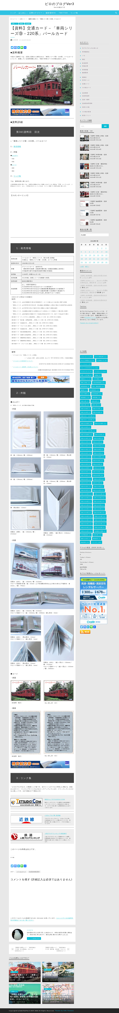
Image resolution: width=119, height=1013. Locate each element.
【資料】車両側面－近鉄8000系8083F (93, 295)
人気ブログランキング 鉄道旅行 (56, 833)
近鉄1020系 (85, 412)
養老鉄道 (96, 538)
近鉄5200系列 (98, 456)
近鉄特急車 (86, 96)
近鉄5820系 (98, 460)
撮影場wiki (51, 13)
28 (94, 262)
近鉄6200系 (97, 464)
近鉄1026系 (97, 412)
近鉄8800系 (85, 482)
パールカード (21, 871)
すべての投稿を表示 (34, 938)
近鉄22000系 (86, 520)
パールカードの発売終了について (23, 361)
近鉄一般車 (86, 99)
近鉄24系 (96, 404)
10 (106, 251)
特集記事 (85, 66)
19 (86, 258)
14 (94, 255)
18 (82, 258)
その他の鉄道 (86, 111)
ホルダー (15, 155)
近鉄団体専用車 (87, 103)
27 (90, 262)
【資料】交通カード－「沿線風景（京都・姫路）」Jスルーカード (57, 974)
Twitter (63, 13)
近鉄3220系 (85, 456)
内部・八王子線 (86, 375)
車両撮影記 (86, 51)
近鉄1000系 (85, 408)
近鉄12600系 (86, 497)
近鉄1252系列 (100, 423)
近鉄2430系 (99, 445)
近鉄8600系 (99, 479)
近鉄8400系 (86, 479)
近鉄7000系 (98, 471)
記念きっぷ (86, 80)
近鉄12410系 (100, 494)
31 (106, 262)
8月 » (87, 266)
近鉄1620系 (99, 434)
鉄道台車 (98, 534)
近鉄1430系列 (86, 434)
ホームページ (14, 18)
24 (106, 258)
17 (106, 255)
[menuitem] (13, 12)
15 (98, 255)
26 (86, 262)
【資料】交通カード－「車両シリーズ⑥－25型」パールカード (24, 976)
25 (82, 262)
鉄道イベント (86, 115)
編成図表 (85, 72)
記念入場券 (85, 393)
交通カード (23, 18)
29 (98, 262)
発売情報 (17, 146)
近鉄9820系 (85, 490)
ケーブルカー (86, 364)
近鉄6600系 (99, 468)
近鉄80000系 (86, 531)
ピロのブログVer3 (59, 4)
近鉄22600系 (100, 520)
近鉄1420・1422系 (88, 430)
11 (82, 255)
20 (90, 258)
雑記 (83, 59)
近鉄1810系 (86, 438)
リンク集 (74, 13)
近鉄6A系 (95, 401)
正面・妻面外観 (98, 386)
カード (14, 165)
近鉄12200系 (98, 490)
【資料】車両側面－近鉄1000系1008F (93, 275)
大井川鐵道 (98, 379)
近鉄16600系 (99, 508)
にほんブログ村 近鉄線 (53, 815)
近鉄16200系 (99, 505)
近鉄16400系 (86, 508)
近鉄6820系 (85, 471)
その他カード (86, 87)
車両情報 (85, 69)
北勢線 (98, 375)
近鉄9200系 (98, 486)
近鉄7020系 (85, 475)
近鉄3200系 (98, 453)
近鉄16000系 (99, 501)
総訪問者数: (84, 567)
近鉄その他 (86, 107)
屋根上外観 (85, 382)
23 (102, 258)
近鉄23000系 (86, 523)
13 (90, 255)
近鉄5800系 (85, 460)
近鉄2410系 (86, 445)
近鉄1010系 (97, 408)
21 (94, 258)
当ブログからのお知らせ (90, 48)
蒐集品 (21, 23)
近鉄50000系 (100, 527)
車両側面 (85, 397)
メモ (83, 55)
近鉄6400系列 (86, 468)
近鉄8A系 (85, 404)
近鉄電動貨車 (86, 534)
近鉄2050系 (97, 442)
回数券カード (86, 379)
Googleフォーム (90, 317)
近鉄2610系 (86, 449)
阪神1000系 (85, 538)
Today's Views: (86, 557)
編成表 (84, 390)
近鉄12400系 (86, 494)
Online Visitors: (86, 552)
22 (98, 258)
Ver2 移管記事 (101, 356)
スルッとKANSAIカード (89, 367)
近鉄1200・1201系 (88, 416)
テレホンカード (86, 371)
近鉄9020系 (86, 486)
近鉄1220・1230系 (88, 419)
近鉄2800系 (86, 453)
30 (102, 262)
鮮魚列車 (85, 542)
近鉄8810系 (97, 482)
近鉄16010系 (86, 505)
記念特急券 (97, 393)
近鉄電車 (85, 93)
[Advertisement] (42, 217)
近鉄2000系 (98, 438)
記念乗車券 (94, 390)
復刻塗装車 (85, 386)
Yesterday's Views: (87, 562)
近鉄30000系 (86, 527)
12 (86, 255)
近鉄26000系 (100, 523)
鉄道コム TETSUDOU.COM (55, 799)
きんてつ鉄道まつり (87, 360)
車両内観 (97, 397)
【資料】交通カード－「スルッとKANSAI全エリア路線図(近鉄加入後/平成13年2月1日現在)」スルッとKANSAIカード (57, 995)
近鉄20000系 (99, 512)
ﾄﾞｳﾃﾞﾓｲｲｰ (96, 542)
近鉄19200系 (86, 512)
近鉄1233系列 (86, 423)
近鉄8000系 (98, 475)
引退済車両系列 (34, 871)
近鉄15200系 (99, 497)
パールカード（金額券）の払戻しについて (25, 367)
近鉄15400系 (86, 501)
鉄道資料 (28, 23)
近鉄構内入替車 (100, 531)
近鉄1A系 (85, 401)
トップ (13, 13)
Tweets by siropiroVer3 (89, 323)
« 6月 (82, 266)
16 (102, 255)
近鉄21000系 (86, 516)
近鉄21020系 (100, 516)
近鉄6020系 (85, 464)
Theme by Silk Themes (64, 1010)
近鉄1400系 (85, 427)
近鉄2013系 (85, 442)
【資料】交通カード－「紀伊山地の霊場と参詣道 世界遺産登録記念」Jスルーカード (24, 996)
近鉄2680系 (98, 449)
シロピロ (16, 40)
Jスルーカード (86, 356)
